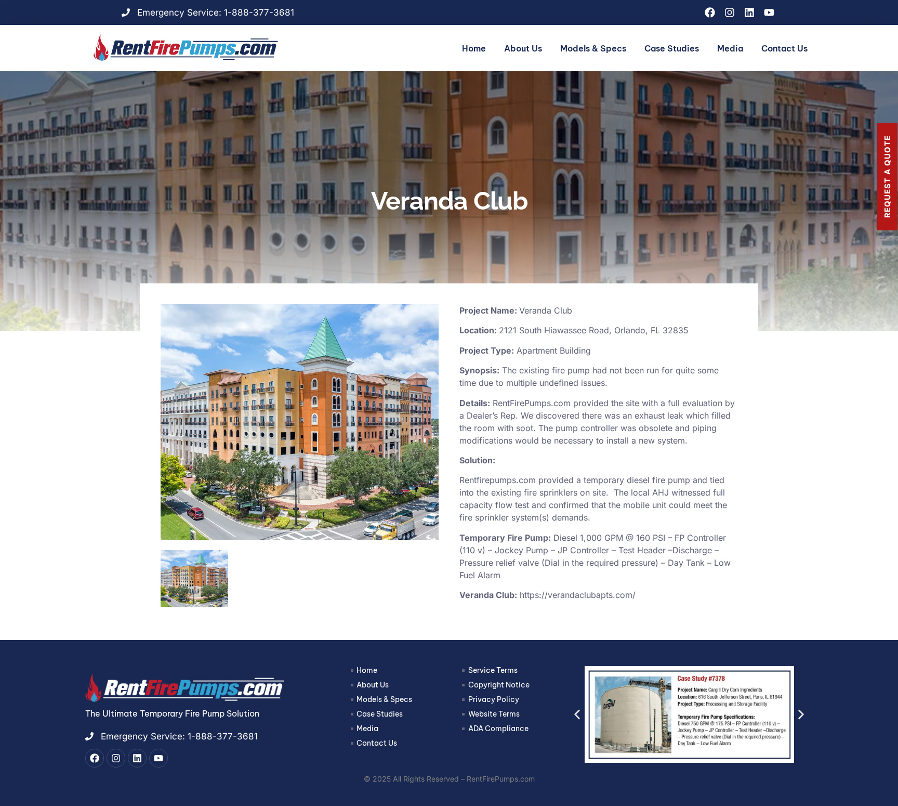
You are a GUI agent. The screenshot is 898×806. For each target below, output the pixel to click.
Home (474, 48)
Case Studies (671, 48)
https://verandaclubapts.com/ (578, 595)
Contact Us (784, 48)
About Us (523, 48)
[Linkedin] (749, 12)
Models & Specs (593, 48)
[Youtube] (769, 12)
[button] (577, 714)
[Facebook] (710, 12)
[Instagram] (729, 12)
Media (730, 48)
